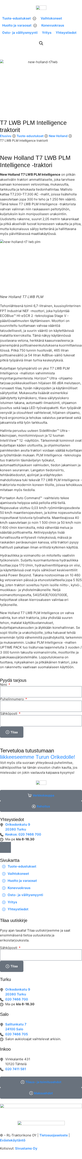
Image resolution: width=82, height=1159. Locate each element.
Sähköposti (9, 713)
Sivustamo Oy (26, 1148)
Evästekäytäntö (12, 1140)
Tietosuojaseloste (53, 1135)
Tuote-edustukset (30, 136)
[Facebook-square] (5, 847)
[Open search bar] (41, 43)
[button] (19, 18)
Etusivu (5, 136)
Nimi (4, 684)
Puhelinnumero (12, 699)
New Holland (58, 136)
